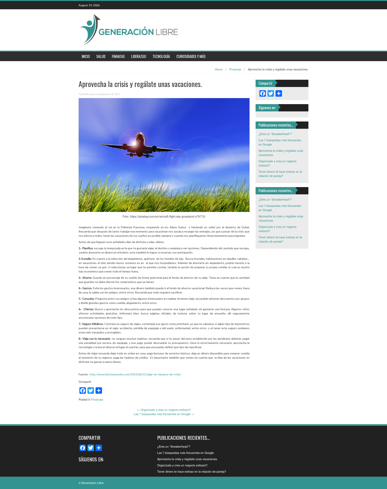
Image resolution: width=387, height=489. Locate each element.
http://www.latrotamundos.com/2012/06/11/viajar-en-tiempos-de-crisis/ (135, 374)
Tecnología (161, 56)
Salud (100, 56)
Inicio (86, 56)
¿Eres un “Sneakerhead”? (275, 134)
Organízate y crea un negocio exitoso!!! (164, 410)
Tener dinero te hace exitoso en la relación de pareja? (280, 174)
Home (219, 69)
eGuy (92, 94)
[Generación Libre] (129, 29)
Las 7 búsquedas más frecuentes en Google (164, 414)
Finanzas (118, 56)
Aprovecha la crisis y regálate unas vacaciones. (187, 459)
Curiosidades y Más (191, 56)
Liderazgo (138, 56)
